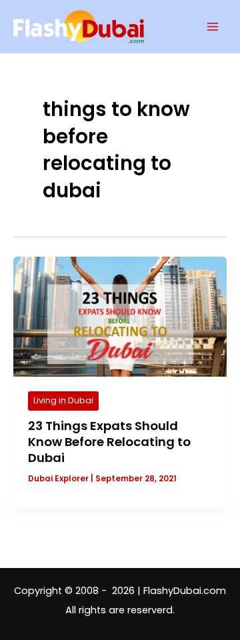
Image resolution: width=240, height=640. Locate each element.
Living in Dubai (63, 400)
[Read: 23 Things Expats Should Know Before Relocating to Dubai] (120, 316)
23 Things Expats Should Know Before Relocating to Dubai (109, 441)
